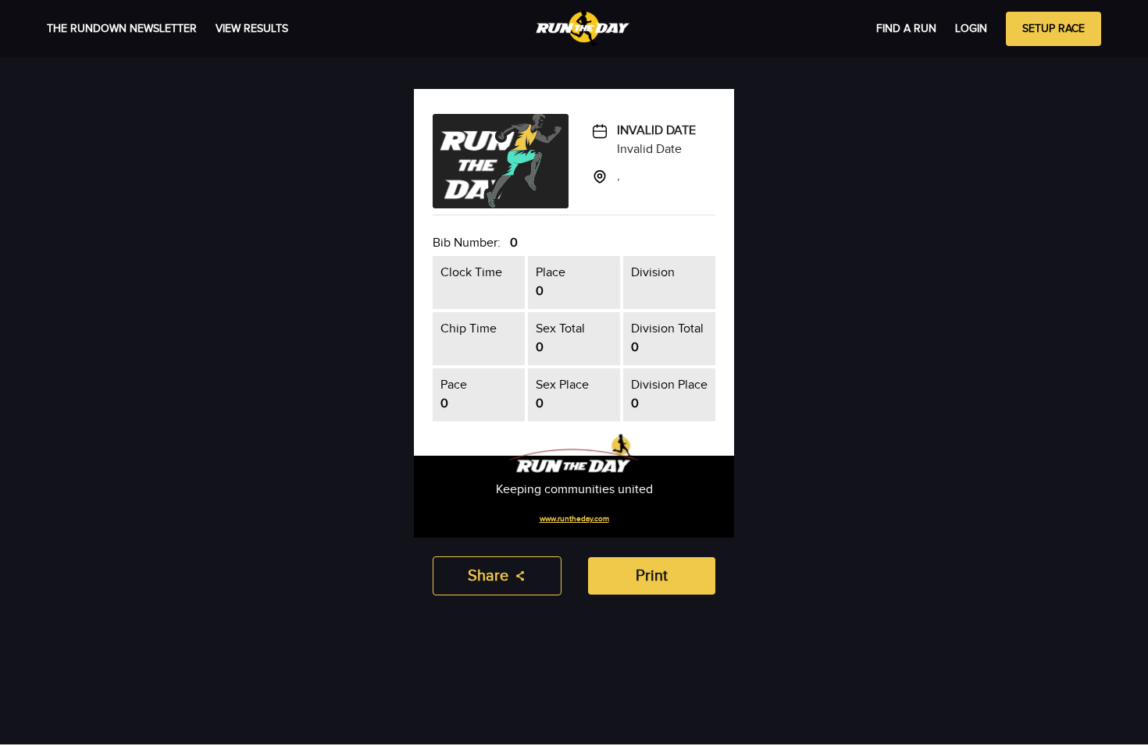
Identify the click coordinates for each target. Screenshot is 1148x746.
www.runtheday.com (574, 519)
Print (652, 576)
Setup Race (1053, 29)
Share (488, 576)
